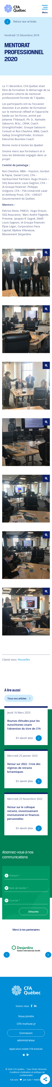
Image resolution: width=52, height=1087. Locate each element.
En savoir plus (25, 737)
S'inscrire (33, 911)
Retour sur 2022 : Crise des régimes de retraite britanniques (23, 767)
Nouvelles (24, 659)
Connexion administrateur (26, 1034)
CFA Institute (25, 1023)
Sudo (29, 1079)
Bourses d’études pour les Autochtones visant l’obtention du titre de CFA (24, 724)
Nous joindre (26, 1016)
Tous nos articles (17, 698)
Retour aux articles (24, 21)
